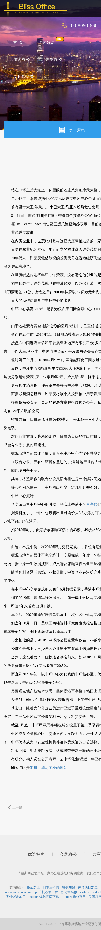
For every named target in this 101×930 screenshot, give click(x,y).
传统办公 (21, 59)
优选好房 (46, 42)
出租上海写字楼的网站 (48, 768)
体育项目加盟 (88, 887)
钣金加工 (33, 887)
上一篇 (17, 807)
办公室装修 (69, 892)
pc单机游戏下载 (46, 892)
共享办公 (53, 59)
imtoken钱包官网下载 (43, 897)
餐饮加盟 (68, 887)
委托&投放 (23, 76)
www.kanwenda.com (18, 892)
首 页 (18, 42)
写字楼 (91, 504)
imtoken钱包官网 (74, 897)
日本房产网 (51, 887)
